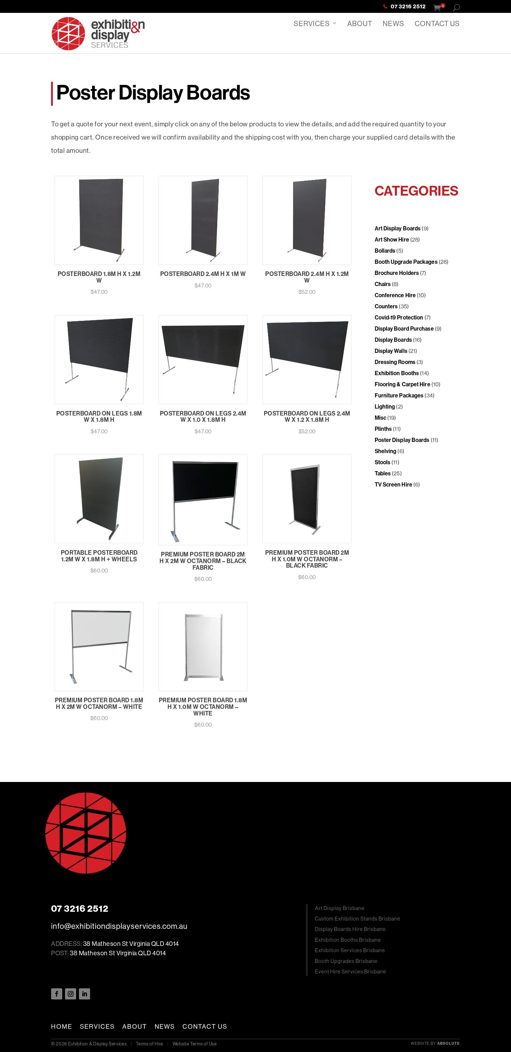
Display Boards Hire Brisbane (350, 929)
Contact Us (437, 23)
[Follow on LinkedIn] (84, 993)
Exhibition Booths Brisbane (348, 939)
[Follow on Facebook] (56, 993)
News (393, 23)
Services (312, 23)
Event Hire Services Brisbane (350, 971)
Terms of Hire (149, 1043)
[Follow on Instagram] (70, 993)
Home (61, 1026)
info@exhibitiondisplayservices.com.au (119, 926)
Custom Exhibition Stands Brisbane (357, 918)
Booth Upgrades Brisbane (346, 961)
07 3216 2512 (408, 7)
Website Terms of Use (195, 1043)
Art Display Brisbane (340, 908)
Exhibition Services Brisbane (350, 950)
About (359, 23)
